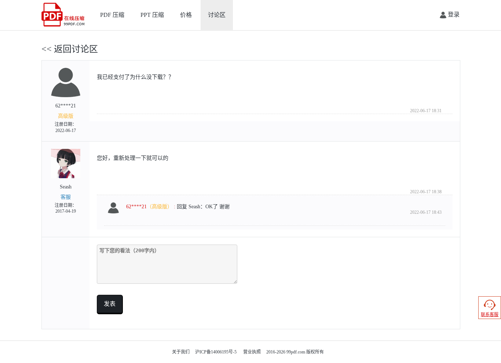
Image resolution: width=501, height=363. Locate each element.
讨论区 (217, 15)
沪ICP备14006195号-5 (216, 352)
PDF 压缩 (112, 15)
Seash (66, 199)
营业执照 (252, 352)
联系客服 (489, 314)
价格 (186, 15)
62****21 (66, 118)
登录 (453, 14)
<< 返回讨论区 (69, 49)
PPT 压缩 (152, 15)
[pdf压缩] (63, 14)
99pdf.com (295, 352)
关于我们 (181, 352)
